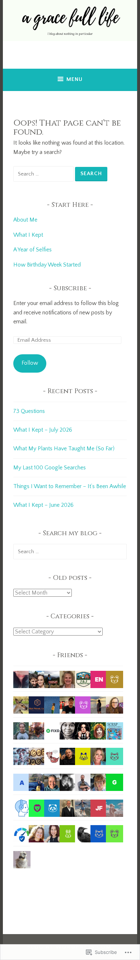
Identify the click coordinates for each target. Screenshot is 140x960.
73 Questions (29, 411)
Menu (74, 79)
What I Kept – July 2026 (42, 430)
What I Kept (28, 235)
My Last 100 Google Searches (49, 467)
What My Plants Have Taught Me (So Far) (64, 448)
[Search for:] (44, 173)
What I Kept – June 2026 (43, 505)
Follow (30, 363)
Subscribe (70, 288)
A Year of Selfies (32, 249)
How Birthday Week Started (47, 264)
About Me (26, 220)
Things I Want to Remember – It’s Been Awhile (69, 486)
